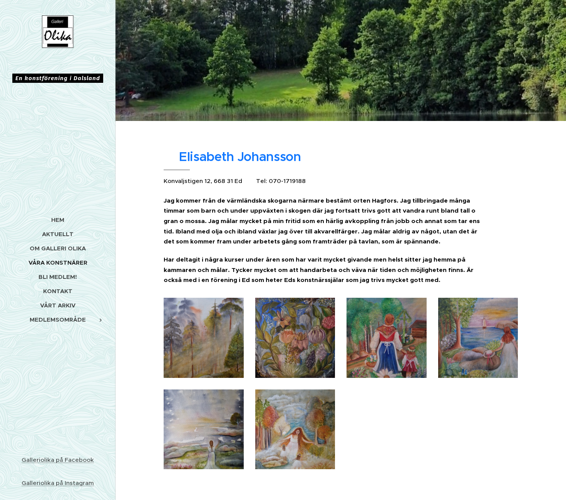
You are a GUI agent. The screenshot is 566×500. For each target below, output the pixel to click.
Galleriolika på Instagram (58, 483)
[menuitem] (57, 219)
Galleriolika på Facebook (58, 459)
